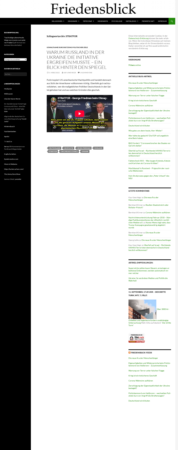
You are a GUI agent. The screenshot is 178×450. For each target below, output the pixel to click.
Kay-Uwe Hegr (70, 73)
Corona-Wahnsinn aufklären (140, 105)
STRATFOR (53, 151)
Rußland (98, 148)
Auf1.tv (9, 141)
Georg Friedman (84, 148)
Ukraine (85, 151)
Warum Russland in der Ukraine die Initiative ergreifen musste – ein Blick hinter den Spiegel (77, 59)
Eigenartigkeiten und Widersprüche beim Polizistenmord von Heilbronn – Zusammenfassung (149, 89)
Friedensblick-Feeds (141, 352)
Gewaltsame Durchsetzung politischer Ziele (67, 47)
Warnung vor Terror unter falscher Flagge (146, 95)
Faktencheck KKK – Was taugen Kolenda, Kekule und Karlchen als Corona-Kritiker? (149, 162)
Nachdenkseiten (10, 131)
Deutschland (54, 148)
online (134, 65)
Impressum (162, 21)
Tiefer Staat (87, 21)
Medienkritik (103, 21)
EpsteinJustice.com (11, 159)
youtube (18, 179)
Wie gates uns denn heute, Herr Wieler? (145, 130)
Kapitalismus (131, 21)
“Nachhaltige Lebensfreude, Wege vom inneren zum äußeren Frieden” (15, 40)
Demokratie (72, 21)
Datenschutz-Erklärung (138, 38)
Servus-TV (7, 146)
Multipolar (8, 89)
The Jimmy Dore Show (12, 174)
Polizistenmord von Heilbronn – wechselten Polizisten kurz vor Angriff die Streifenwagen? (149, 119)
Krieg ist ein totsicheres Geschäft (142, 100)
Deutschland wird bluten (139, 125)
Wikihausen (8, 94)
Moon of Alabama (10, 164)
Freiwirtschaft (148, 21)
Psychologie (117, 21)
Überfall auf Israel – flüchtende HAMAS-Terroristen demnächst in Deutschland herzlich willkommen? (149, 153)
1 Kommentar (86, 73)
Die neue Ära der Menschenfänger (143, 83)
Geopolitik (68, 148)
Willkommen (57, 21)
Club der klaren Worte (12, 99)
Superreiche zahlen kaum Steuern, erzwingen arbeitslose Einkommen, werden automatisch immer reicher (149, 270)
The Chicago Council (69, 151)
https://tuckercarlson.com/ (14, 169)
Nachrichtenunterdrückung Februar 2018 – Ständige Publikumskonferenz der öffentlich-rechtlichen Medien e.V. (149, 220)
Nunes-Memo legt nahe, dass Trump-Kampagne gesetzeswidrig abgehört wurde (149, 225)
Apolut (6, 136)
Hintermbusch (9, 126)
